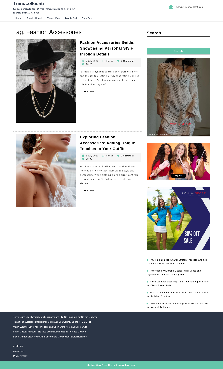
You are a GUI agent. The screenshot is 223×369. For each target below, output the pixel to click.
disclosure (18, 346)
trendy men (53, 18)
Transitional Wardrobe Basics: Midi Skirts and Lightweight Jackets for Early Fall (52, 321)
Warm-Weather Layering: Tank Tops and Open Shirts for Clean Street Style (50, 326)
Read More (91, 92)
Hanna (109, 61)
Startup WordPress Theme (101, 364)
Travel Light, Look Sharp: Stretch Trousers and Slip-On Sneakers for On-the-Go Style (55, 317)
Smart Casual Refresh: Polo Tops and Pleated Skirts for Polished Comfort (49, 331)
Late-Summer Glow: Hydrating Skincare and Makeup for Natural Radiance (50, 336)
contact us (18, 351)
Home (18, 18)
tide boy (87, 18)
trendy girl (71, 18)
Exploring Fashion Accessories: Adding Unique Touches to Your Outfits (107, 143)
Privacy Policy (20, 356)
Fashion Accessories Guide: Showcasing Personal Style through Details (107, 48)
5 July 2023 (92, 61)
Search (154, 33)
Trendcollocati (28, 3)
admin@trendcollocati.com (189, 6)
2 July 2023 (92, 155)
